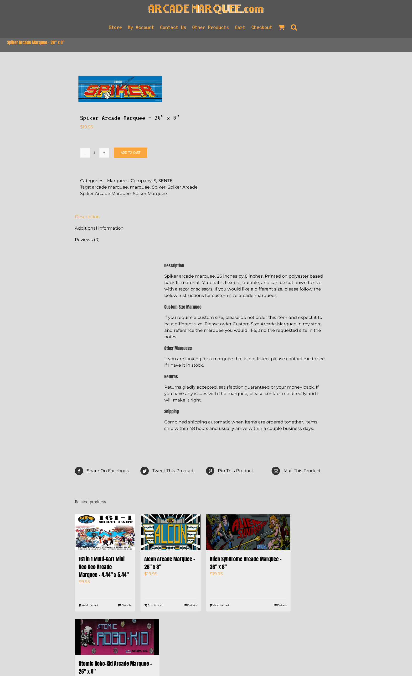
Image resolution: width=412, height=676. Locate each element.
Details (126, 605)
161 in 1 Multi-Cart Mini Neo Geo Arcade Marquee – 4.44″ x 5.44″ (104, 567)
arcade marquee (110, 187)
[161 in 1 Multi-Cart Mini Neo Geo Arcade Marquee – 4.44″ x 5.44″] (105, 532)
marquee (140, 187)
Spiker (158, 187)
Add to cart (130, 152)
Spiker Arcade (183, 187)
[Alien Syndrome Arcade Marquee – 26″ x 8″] (248, 532)
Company (141, 180)
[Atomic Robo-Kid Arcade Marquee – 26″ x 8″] (117, 637)
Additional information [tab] (99, 228)
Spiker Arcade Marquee (105, 193)
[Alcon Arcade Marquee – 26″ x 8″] (171, 532)
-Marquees (117, 180)
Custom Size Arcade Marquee (264, 324)
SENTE (165, 180)
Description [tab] (87, 216)
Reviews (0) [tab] (87, 239)
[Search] (294, 27)
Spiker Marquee (150, 193)
